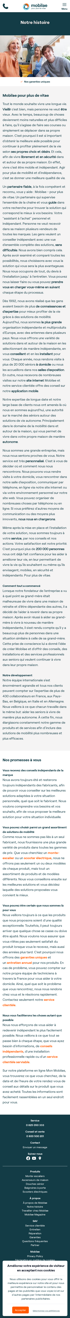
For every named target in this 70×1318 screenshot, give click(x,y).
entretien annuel (19, 962)
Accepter (20, 1309)
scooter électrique (37, 858)
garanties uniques (33, 957)
